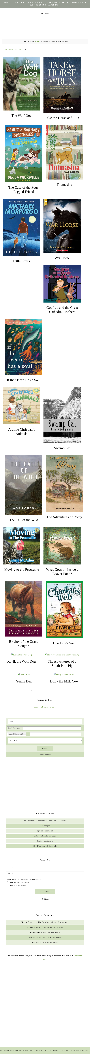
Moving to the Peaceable (21, 569)
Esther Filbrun (33, 927)
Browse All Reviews (13, 49)
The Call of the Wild (23, 520)
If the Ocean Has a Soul (24, 380)
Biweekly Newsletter (18, 886)
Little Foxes (21, 261)
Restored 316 (38, 1050)
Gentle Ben (24, 681)
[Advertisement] (45, 785)
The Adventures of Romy (64, 517)
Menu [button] (47, 13)
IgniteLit (44, 23)
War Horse (62, 258)
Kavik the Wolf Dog (21, 661)
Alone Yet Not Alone (53, 927)
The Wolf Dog (21, 115)
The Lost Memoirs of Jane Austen (53, 922)
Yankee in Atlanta (45, 841)
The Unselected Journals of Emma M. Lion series (45, 821)
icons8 (63, 1050)
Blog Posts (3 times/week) (20, 882)
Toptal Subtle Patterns (80, 1050)
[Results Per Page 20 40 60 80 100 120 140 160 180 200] (45, 741)
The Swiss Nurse (53, 937)
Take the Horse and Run (62, 118)
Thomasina (64, 184)
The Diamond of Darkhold (45, 846)
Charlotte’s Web (64, 643)
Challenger (45, 826)
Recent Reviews (46, 813)
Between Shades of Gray (45, 836)
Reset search (45, 754)
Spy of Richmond (45, 831)
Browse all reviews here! (45, 707)
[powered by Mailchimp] (45, 901)
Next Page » (55, 690)
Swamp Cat (62, 448)
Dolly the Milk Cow (64, 681)
